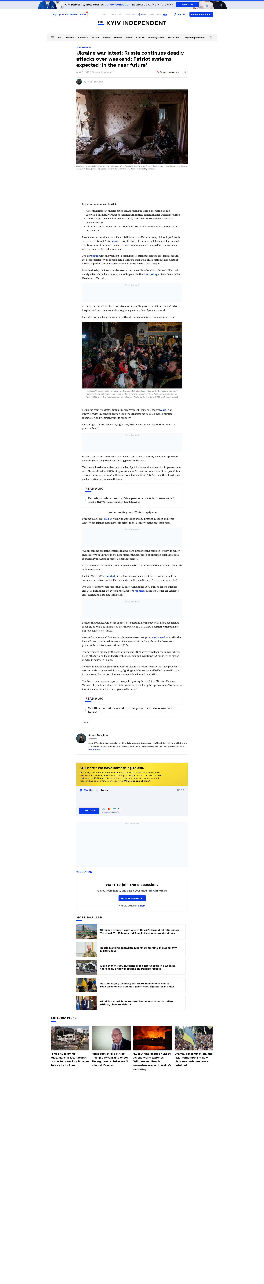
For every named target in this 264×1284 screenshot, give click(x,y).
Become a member (132, 898)
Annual (104, 790)
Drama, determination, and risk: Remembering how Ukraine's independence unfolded (194, 1059)
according (152, 274)
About (105, 14)
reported (110, 576)
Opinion (118, 37)
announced (158, 637)
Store (143, 14)
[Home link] (132, 23)
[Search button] (211, 38)
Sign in (141, 906)
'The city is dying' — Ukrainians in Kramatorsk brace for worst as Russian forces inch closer (70, 1059)
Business (83, 37)
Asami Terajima (95, 82)
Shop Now (187, 4)
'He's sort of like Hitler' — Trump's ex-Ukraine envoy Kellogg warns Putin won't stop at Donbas (110, 1059)
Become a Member (201, 14)
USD (179, 790)
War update (83, 47)
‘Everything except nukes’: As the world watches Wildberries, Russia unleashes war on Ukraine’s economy (152, 1061)
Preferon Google (169, 72)
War (60, 37)
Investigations (156, 37)
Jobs (120, 14)
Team (113, 14)
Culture (140, 37)
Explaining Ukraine (195, 37)
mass (115, 241)
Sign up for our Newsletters (69, 14)
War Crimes (174, 37)
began (95, 255)
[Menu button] (52, 37)
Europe (106, 37)
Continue (89, 810)
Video (129, 37)
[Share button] (185, 72)
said (163, 410)
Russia (95, 37)
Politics (70, 37)
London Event (155, 14)
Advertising (130, 14)
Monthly (89, 790)
